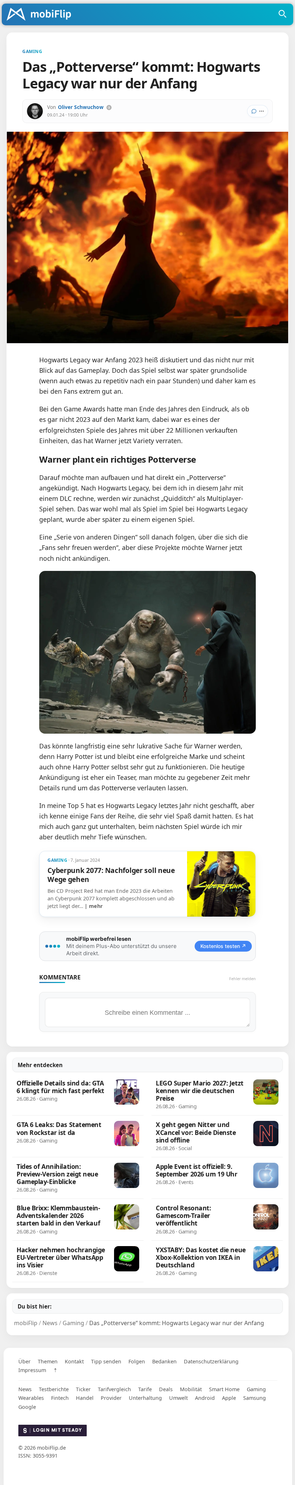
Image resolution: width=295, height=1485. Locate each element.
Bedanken (164, 1361)
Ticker (83, 1389)
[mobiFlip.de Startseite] (41, 14)
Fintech (60, 1397)
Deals (166, 1389)
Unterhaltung (145, 1397)
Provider (111, 1397)
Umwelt (178, 1397)
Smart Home (224, 1389)
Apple (229, 1397)
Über (24, 1361)
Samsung (254, 1397)
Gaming (256, 1389)
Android (205, 1397)
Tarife (145, 1389)
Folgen (136, 1361)
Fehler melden (242, 978)
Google (27, 1406)
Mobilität (191, 1389)
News (25, 1389)
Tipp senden (106, 1361)
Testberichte (54, 1389)
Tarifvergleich (114, 1389)
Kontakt (74, 1361)
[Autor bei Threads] (109, 107)
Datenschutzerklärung (211, 1361)
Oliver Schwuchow (81, 107)
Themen (48, 1361)
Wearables (31, 1397)
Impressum (32, 1370)
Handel (85, 1397)
